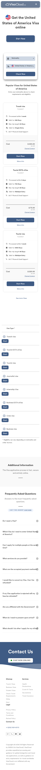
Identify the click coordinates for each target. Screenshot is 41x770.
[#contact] (8, 734)
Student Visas (11, 690)
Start (5, 341)
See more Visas (21, 298)
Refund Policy (11, 718)
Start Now (20, 39)
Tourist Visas (10, 684)
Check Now (20, 74)
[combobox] (22, 58)
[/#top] (20, 734)
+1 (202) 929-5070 (12, 727)
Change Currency (30, 148)
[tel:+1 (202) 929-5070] (12, 734)
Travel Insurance (27, 696)
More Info (20, 161)
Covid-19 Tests (27, 689)
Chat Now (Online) (22, 660)
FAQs (8, 699)
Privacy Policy (11, 710)
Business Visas (11, 687)
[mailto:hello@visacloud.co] (16, 734)
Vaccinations (26, 693)
